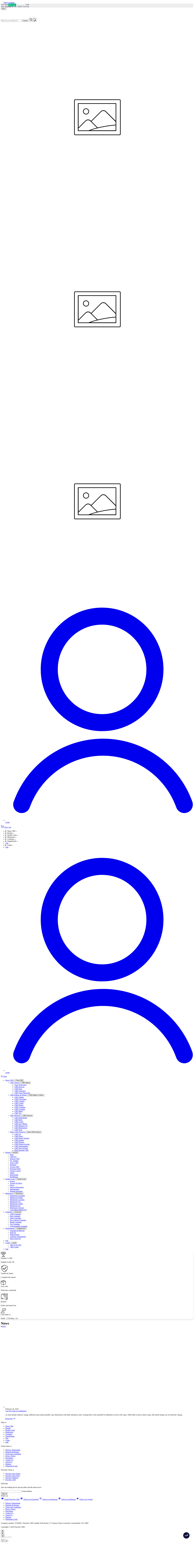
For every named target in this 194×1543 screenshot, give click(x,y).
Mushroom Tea (15, 1202)
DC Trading (14, 1161)
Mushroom (11, 837)
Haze (12, 1155)
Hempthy (13, 1165)
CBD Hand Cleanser (21, 1138)
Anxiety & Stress (16, 1183)
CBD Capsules (19, 1109)
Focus (12, 1185)
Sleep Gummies (15, 1218)
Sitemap (8, 1464)
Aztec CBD (14, 1163)
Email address (27, 1491)
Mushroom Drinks (16, 1198)
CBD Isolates (19, 1140)
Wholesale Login (11, 1466)
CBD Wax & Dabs (21, 1148)
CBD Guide (14, 1247)
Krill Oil (13, 1233)
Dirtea (12, 1173)
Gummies (11, 839)
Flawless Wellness (11, 1478)
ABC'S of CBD (15, 1245)
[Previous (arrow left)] (2, 1539)
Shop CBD (11, 831)
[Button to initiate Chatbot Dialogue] (186, 1535)
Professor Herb (15, 1169)
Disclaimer (9, 1458)
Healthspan (14, 1177)
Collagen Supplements (18, 1237)
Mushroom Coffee (16, 1204)
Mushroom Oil (15, 1206)
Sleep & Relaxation (17, 1187)
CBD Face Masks (20, 1124)
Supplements (12, 841)
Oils (6, 843)
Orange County (15, 1171)
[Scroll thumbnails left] (2, 1541)
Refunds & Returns (12, 1452)
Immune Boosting (16, 1191)
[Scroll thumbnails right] (6, 1541)
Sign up (4, 1494)
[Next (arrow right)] (4, 1539)
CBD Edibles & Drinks (18, 1095)
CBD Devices (19, 1087)
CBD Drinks (18, 1105)
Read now (9, 1419)
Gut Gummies (15, 1224)
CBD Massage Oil (21, 1126)
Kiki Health (14, 1175)
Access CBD (14, 1167)
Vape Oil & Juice (20, 1085)
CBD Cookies (19, 1101)
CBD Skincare (15, 1115)
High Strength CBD (21, 1150)
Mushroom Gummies (17, 1196)
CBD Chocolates (20, 1099)
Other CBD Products (17, 1132)
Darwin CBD (15, 1159)
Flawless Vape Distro (12, 1474)
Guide (9, 845)
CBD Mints (18, 1111)
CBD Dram (18, 1136)
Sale (6, 847)
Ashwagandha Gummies (18, 1226)
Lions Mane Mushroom (18, 1210)
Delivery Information (12, 1450)
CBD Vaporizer (19, 1091)
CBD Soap (18, 1130)
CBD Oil (17, 1134)
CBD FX (13, 1157)
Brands (10, 833)
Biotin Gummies (16, 1222)
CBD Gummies (19, 1107)
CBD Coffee (18, 1103)
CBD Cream (18, 1122)
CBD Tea (17, 1113)
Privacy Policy (10, 1456)
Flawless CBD (10, 1480)
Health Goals (12, 835)
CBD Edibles (19, 1097)
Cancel (25, 20)
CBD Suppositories (21, 1146)
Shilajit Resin (14, 1235)
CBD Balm (18, 1120)
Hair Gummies (15, 1216)
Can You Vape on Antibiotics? (16, 1411)
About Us (8, 1462)
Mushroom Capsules (17, 1200)
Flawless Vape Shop (12, 1476)
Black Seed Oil (15, 1239)
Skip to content (9, 2)
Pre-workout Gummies (18, 1220)
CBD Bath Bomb (20, 1118)
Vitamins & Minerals (17, 1231)
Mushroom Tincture (17, 1208)
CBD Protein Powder (22, 1144)
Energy (12, 1181)
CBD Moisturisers (20, 1128)
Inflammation (14, 1189)
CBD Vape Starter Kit (22, 1093)
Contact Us (9, 1460)
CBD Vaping (15, 1083)
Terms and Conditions (13, 1454)
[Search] (33, 20)
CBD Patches (19, 1142)
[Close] (2, 1531)
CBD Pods (18, 1089)
